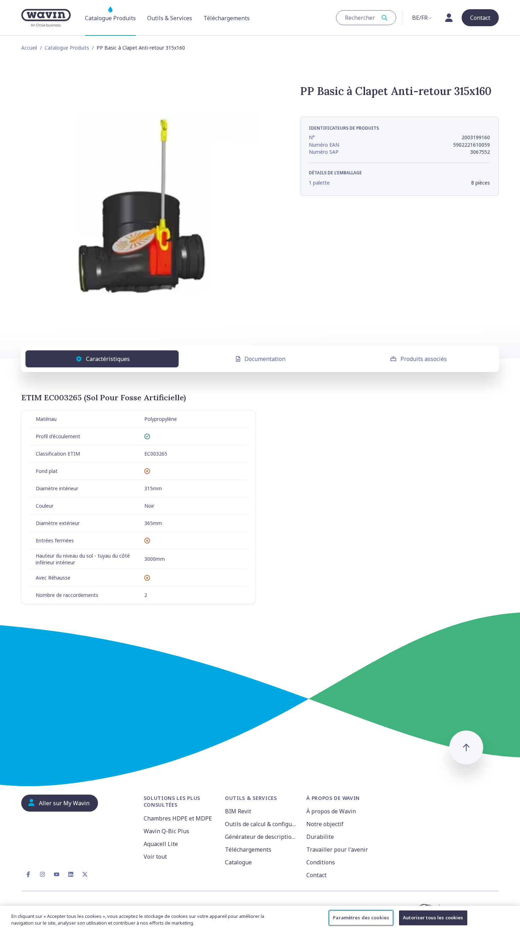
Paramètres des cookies (361, 917)
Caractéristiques (108, 359)
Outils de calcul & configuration (261, 824)
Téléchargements (248, 849)
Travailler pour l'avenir (337, 849)
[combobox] (366, 17)
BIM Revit (238, 811)
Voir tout (155, 857)
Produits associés (423, 359)
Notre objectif (324, 824)
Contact (316, 875)
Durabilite (320, 837)
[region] (260, 918)
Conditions (320, 862)
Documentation (264, 359)
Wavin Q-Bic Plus (166, 831)
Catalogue (238, 862)
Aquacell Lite (161, 844)
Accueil (29, 47)
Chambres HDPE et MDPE (178, 818)
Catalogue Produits (67, 47)
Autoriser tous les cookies (433, 917)
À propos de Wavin (331, 811)
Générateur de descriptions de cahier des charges (261, 837)
